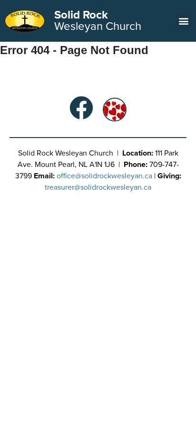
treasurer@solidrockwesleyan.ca (98, 187)
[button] (183, 21)
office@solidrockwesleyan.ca (104, 176)
